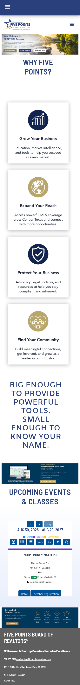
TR (9, 680)
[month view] (13, 542)
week (40, 541)
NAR (6, 680)
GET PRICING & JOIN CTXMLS (48, 481)
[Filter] (57, 542)
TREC (12, 680)
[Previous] (30, 524)
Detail (24, 594)
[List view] (30, 542)
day (49, 541)
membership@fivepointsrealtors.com (33, 659)
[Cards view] (22, 542)
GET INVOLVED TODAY (12, 623)
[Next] (39, 524)
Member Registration (46, 594)
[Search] (66, 542)
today (48, 524)
